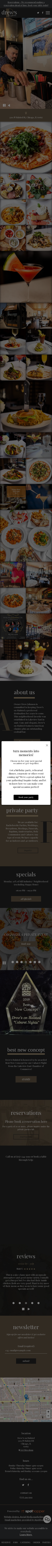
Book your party (26, 797)
